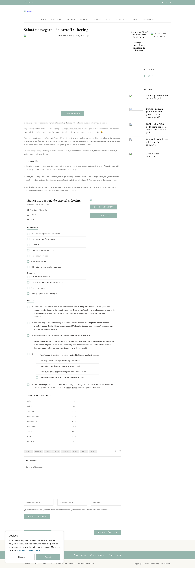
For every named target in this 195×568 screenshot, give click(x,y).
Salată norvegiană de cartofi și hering (54, 200)
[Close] (61, 532)
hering (56, 451)
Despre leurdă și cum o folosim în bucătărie (157, 142)
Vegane (83, 19)
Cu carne (71, 19)
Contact (44, 563)
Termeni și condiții (86, 563)
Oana (47, 205)
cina (47, 451)
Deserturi (96, 19)
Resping (21, 557)
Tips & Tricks (148, 19)
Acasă (44, 19)
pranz (83, 451)
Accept (48, 557)
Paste (135, 19)
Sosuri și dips (122, 19)
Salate (108, 19)
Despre (27, 563)
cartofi (38, 451)
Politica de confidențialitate (28, 550)
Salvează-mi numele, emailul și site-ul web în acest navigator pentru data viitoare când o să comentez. (68, 509)
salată (92, 451)
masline (66, 451)
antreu (28, 451)
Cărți (36, 563)
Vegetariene (57, 19)
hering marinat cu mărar (71, 129)
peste (75, 451)
